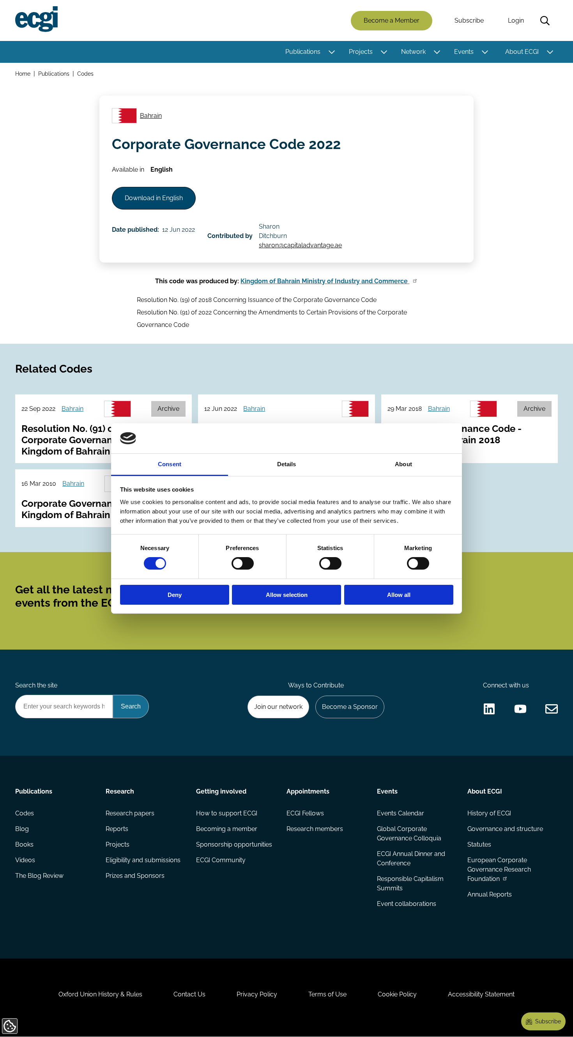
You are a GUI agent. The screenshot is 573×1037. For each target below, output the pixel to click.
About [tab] (403, 464)
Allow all (398, 594)
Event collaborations (406, 903)
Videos (25, 860)
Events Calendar (400, 813)
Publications (302, 51)
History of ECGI (489, 813)
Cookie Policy (397, 994)
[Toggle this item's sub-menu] (331, 52)
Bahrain (151, 115)
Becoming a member (226, 829)
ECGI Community (221, 860)
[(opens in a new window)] (489, 709)
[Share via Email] (551, 709)
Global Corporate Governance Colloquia (409, 833)
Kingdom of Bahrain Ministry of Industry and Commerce (325, 281)
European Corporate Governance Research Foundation (499, 869)
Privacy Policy (257, 994)
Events (464, 51)
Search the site (36, 685)
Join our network (278, 706)
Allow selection (287, 594)
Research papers (130, 813)
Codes (85, 73)
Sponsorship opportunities (234, 844)
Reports (117, 829)
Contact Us (189, 994)
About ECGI (522, 51)
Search (545, 20)
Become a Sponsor (350, 706)
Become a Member (391, 20)
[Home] (36, 19)
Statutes (479, 844)
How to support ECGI (226, 813)
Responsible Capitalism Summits (410, 883)
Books (24, 844)
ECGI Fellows (305, 813)
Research (120, 791)
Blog (22, 829)
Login (516, 20)
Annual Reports (489, 894)
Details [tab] (286, 464)
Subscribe (469, 20)
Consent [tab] (169, 464)
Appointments (307, 791)
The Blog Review (39, 875)
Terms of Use (327, 994)
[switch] (243, 563)
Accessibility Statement (481, 994)
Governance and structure (505, 829)
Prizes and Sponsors (135, 875)
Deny (175, 594)
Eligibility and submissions (143, 860)
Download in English (154, 198)
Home (22, 73)
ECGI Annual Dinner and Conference (411, 858)
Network (413, 51)
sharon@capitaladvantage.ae (300, 245)
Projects (361, 51)
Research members (314, 829)
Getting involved (221, 791)
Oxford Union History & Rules (100, 994)
